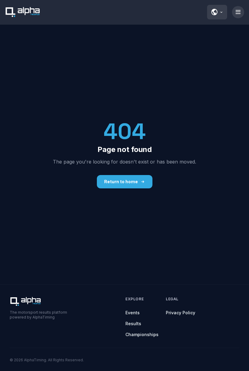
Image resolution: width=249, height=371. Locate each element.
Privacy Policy (180, 312)
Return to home (121, 181)
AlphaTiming (35, 360)
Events (132, 312)
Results (133, 323)
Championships (142, 334)
